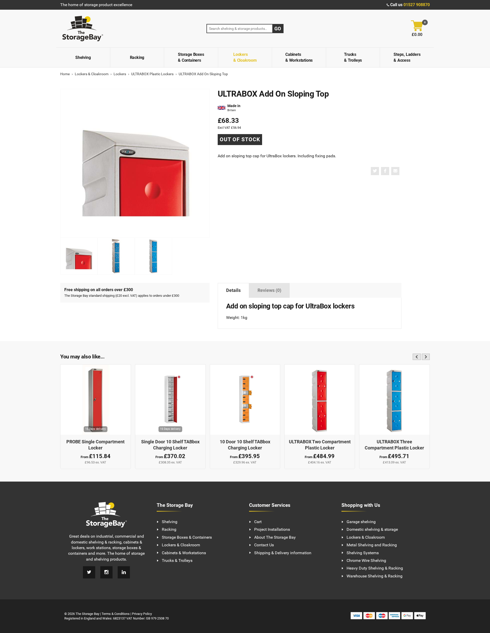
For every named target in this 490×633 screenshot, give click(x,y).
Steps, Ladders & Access (407, 57)
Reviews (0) (269, 290)
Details (233, 290)
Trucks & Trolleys (353, 57)
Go (277, 29)
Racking (137, 57)
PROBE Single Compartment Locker (95, 445)
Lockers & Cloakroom (245, 57)
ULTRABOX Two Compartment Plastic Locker (320, 445)
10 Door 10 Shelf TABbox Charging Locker (245, 445)
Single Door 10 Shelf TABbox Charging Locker (170, 445)
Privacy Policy (142, 614)
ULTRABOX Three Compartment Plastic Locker (394, 445)
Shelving (83, 57)
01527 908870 (416, 4)
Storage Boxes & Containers (191, 57)
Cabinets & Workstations (299, 57)
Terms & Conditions (116, 614)
